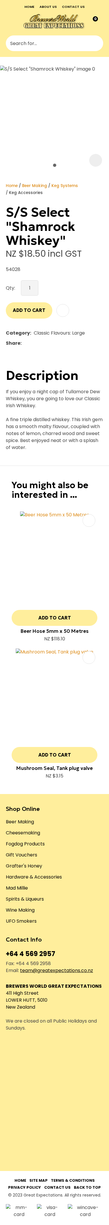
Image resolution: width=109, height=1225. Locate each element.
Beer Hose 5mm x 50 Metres (55, 631)
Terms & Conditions (73, 1180)
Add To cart (54, 618)
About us (48, 6)
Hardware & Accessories (34, 877)
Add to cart (29, 310)
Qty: (10, 288)
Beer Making (34, 185)
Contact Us (57, 1187)
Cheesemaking (23, 832)
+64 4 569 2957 (30, 953)
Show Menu (10, 21)
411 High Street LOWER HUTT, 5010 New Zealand (26, 1000)
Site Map (38, 1180)
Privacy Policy (24, 1187)
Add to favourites (89, 520)
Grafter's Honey (24, 866)
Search (96, 43)
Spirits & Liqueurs (25, 899)
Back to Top (87, 1187)
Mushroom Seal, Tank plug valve (54, 768)
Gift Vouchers (21, 855)
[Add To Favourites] (62, 310)
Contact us (73, 6)
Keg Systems (64, 185)
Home (29, 6)
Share (13, 343)
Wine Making (20, 910)
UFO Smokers (21, 921)
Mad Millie (17, 888)
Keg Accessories (26, 192)
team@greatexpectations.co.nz (56, 970)
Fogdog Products (25, 843)
